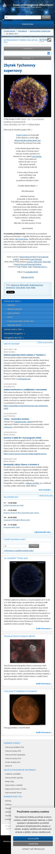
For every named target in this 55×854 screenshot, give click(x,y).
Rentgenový (10, 287)
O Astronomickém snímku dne (20, 321)
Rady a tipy (9, 781)
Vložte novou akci (46, 495)
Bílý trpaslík (24, 285)
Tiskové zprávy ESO (13, 758)
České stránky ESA (12, 762)
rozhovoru (8, 427)
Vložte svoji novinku (45, 342)
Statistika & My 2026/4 (23, 421)
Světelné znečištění (13, 774)
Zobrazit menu (27, 24)
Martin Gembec (9, 352)
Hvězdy (8, 801)
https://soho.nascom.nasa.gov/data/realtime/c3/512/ (25, 454)
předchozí (28, 48)
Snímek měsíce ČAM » (14, 329)
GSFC (30, 267)
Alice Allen (13, 124)
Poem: (6, 124)
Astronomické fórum (13, 792)
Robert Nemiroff (25, 257)
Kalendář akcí (11, 497)
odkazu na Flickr (32, 483)
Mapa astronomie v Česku (15, 789)
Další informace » (44, 628)
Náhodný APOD (27, 277)
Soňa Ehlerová (9, 386)
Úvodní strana (9, 31)
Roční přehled (13, 313)
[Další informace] (27, 579)
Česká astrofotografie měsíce (19, 636)
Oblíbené (11, 305)
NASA (23, 119)
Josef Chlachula (36, 259)
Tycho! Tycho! (21, 135)
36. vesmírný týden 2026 (16, 558)
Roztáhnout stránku (43, 40)
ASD (19, 267)
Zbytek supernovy (36, 285)
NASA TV (8, 766)
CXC (29, 119)
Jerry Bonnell (43, 257)
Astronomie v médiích (14, 785)
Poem (28, 287)
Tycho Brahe (20, 287)
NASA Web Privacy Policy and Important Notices (32, 263)
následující (26, 58)
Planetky (8, 808)
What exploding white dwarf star (27, 140)
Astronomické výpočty (14, 777)
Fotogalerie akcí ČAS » (14, 337)
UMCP (16, 259)
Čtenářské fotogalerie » (14, 333)
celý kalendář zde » (42, 532)
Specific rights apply (34, 262)
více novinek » (45, 490)
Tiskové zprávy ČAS (13, 751)
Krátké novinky (12, 343)
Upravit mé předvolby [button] (33, 849)
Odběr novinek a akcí (14, 539)
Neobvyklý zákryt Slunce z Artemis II (21, 464)
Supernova (15, 285)
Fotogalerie (22, 31)
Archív (10, 317)
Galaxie (8, 804)
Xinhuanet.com (24, 379)
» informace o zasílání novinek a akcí (18, 550)
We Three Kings (21, 239)
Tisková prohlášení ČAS (14, 747)
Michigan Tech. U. (40, 267)
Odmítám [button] (33, 844)
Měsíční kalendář (14, 309)
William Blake (34, 124)
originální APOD (31, 272)
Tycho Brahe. (36, 156)
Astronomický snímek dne (40, 31)
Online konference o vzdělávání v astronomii (25, 389)
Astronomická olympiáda (15, 754)
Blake (33, 287)
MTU (34, 257)
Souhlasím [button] (33, 838)
